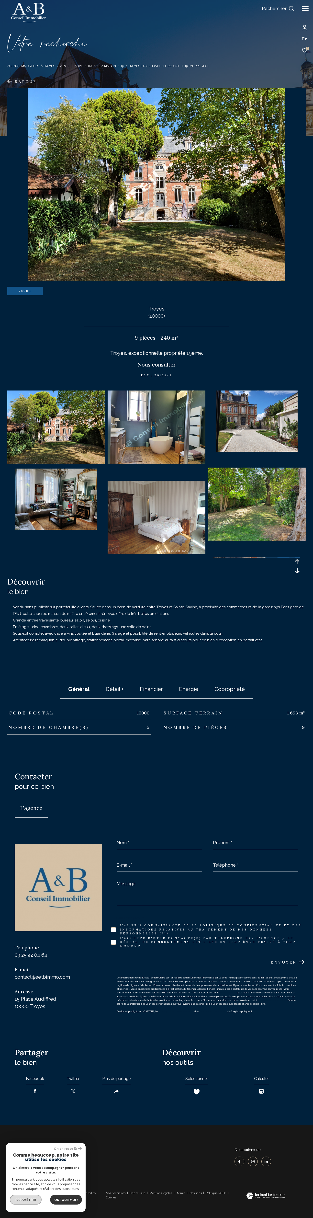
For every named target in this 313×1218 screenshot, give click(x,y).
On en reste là (65, 1148)
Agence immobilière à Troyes (31, 66)
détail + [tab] (115, 689)
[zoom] (56, 462)
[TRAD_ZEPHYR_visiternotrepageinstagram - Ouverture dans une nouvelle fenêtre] (253, 1161)
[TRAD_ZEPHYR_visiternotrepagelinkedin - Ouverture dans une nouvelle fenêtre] (266, 1161)
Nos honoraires (115, 1193)
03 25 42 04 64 (31, 955)
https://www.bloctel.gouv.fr (272, 1000)
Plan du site (138, 1193)
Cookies (111, 1197)
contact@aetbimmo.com (42, 977)
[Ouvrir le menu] (305, 8)
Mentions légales (161, 1193)
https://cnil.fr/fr (228, 992)
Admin (181, 1193)
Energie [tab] (188, 689)
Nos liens (196, 1193)
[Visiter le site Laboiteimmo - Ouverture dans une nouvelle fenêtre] (266, 1196)
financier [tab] (151, 689)
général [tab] (78, 689)
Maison (110, 66)
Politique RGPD (216, 1193)
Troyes (93, 66)
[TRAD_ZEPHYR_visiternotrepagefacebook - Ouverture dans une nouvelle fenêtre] (239, 1161)
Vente (65, 66)
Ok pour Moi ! (66, 1199)
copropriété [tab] (229, 689)
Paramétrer (25, 1199)
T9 (122, 66)
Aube (79, 66)
